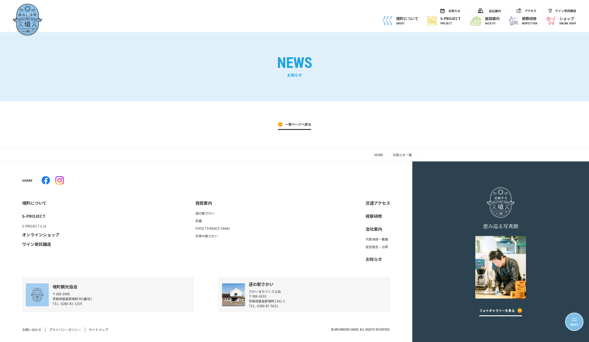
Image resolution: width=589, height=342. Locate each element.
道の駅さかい (205, 213)
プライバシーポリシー (65, 329)
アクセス (531, 11)
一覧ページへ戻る (298, 124)
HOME (378, 154)
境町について (34, 203)
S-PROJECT (33, 216)
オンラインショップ (40, 235)
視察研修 (374, 216)
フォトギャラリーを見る (497, 310)
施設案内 (203, 203)
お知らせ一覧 (402, 154)
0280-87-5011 (267, 306)
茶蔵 (198, 220)
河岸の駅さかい (206, 236)
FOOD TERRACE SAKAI (212, 228)
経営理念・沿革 (377, 246)
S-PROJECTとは (34, 226)
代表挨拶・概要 (377, 239)
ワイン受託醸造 (565, 11)
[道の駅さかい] (46, 180)
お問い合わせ (31, 329)
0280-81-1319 (71, 303)
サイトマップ (98, 329)
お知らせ (454, 11)
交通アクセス (378, 203)
